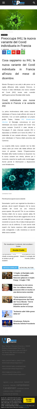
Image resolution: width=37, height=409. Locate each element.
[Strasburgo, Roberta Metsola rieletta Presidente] (7, 323)
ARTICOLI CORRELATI (10, 268)
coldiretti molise (8, 391)
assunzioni (18, 382)
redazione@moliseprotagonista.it (12, 368)
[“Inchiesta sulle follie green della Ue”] (7, 313)
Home (3, 32)
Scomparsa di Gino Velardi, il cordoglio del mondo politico (27, 256)
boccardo (6, 385)
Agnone (6, 382)
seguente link (23, 405)
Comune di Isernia (10, 394)
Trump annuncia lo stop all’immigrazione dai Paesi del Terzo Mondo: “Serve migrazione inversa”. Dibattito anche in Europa (23, 301)
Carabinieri (9, 388)
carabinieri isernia (23, 388)
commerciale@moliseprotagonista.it (13, 374)
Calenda (13, 385)
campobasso (22, 385)
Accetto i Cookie (18, 250)
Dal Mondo (10, 32)
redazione (6, 49)
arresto (11, 382)
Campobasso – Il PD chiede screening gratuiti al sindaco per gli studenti (10, 257)
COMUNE (17, 391)
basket (26, 382)
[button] (34, 2)
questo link (26, 407)
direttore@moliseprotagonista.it (12, 363)
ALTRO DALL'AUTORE (27, 268)
